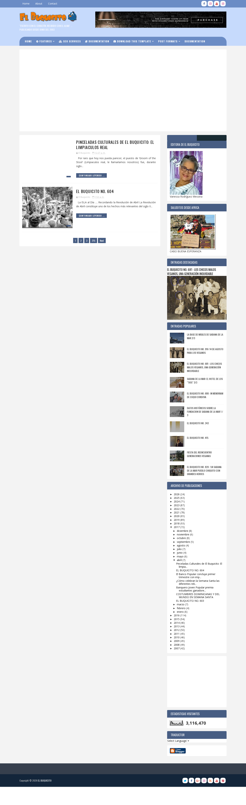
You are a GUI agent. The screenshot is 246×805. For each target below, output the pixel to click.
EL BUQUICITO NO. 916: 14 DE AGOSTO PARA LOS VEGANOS (205, 350)
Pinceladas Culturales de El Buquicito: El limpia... (199, 565)
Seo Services (71, 41)
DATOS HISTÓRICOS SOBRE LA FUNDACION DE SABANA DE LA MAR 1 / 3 (205, 411)
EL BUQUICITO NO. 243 (198, 423)
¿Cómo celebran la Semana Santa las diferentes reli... (198, 582)
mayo (180, 556)
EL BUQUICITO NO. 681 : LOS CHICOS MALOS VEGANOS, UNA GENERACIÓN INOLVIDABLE (191, 271)
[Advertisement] (111, 65)
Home (26, 3)
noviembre (183, 534)
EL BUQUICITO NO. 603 (190, 600)
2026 (177, 494)
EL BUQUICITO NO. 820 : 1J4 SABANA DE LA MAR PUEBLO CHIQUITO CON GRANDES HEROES (204, 470)
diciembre (183, 531)
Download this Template (133, 41)
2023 (177, 505)
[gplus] (197, 780)
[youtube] (216, 3)
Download (34, 50)
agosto (181, 545)
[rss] (210, 780)
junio (180, 552)
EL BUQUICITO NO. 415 (197, 438)
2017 (177, 527)
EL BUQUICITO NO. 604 (95, 191)
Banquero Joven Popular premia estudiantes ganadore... (194, 589)
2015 (177, 619)
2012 (177, 630)
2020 (177, 516)
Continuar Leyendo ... (92, 175)
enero (180, 611)
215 (93, 240)
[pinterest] (223, 780)
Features (45, 41)
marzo (181, 604)
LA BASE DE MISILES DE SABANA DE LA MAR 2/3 (205, 336)
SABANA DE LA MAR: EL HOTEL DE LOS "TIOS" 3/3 (205, 380)
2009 (177, 641)
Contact (52, 3)
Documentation (98, 41)
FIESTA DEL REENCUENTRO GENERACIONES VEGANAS (199, 454)
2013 (177, 626)
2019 (177, 520)
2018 (177, 523)
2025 (177, 498)
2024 (177, 501)
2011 (177, 633)
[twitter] (185, 780)
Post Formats (168, 41)
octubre (182, 538)
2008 (177, 644)
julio (179, 549)
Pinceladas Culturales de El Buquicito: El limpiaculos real (115, 144)
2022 (177, 509)
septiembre (184, 542)
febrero (181, 608)
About (38, 3)
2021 (177, 512)
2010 (177, 637)
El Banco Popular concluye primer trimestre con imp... (195, 575)
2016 (177, 615)
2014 (177, 622)
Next (102, 240)
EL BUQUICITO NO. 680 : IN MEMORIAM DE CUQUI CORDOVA (205, 395)
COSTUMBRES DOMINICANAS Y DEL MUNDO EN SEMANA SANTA (198, 595)
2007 (177, 648)
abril (179, 560)
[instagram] (210, 3)
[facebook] (204, 3)
